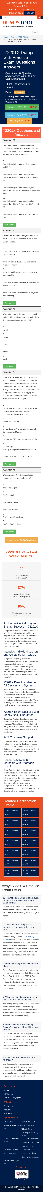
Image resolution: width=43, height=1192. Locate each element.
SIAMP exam (9, 1161)
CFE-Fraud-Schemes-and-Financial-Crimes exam (30, 1142)
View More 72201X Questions (21, 540)
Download (20, 92)
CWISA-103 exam (11, 1139)
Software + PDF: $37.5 (22, 107)
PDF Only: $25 (19, 121)
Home (6, 37)
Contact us (8, 1106)
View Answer (9, 225)
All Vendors (8, 1094)
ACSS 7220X (23, 37)
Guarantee (8, 1113)
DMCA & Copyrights (12, 1098)
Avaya (13, 37)
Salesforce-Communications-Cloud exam (29, 1153)
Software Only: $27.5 (21, 115)
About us (7, 1110)
